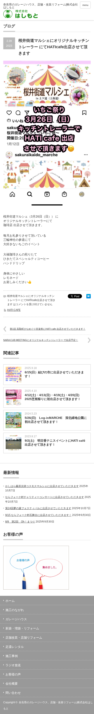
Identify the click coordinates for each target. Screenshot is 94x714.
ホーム (10, 600)
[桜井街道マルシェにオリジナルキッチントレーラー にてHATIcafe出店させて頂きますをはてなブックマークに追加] (88, 297)
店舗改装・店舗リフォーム (23, 637)
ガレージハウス (16, 619)
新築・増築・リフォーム (22, 628)
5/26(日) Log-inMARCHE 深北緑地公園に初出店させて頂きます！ (56, 419)
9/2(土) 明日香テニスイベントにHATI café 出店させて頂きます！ (56, 442)
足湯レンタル (14, 646)
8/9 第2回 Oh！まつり (20, 521)
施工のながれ (14, 610)
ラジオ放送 (13, 665)
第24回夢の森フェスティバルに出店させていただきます (38, 508)
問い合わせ (13, 693)
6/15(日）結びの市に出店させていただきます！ (54, 374)
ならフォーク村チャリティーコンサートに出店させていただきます (44, 497)
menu (85, 5)
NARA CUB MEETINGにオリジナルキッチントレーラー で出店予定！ (40, 340)
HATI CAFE (14, 310)
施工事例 (11, 656)
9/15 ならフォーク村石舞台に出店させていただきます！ (38, 515)
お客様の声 (13, 674)
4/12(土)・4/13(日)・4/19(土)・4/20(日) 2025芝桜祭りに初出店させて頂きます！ (53, 397)
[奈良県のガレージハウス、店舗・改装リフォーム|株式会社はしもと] (40, 10)
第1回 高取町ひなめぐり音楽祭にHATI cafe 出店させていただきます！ (47, 329)
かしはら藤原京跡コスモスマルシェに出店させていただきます (42, 486)
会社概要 (11, 683)
